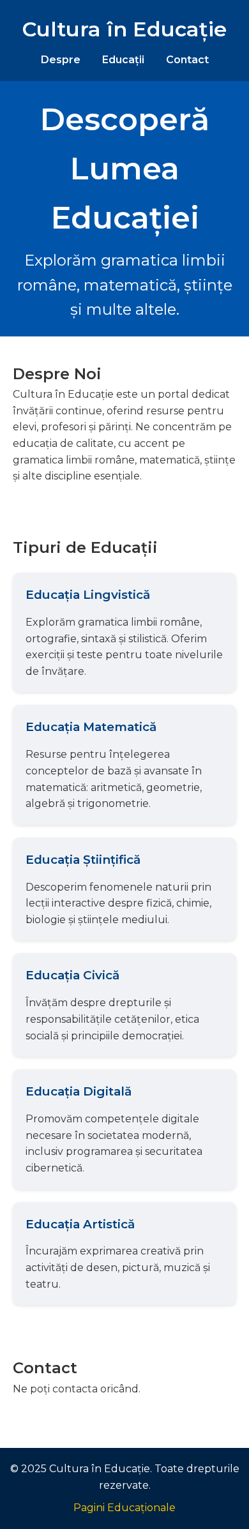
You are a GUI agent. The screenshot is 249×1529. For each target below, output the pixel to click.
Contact (187, 60)
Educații (123, 60)
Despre (60, 60)
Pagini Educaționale (124, 1508)
